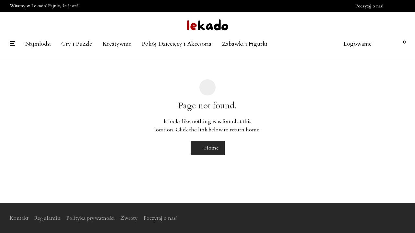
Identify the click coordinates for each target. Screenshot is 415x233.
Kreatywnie (116, 44)
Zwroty (129, 218)
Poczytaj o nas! (369, 6)
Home (211, 147)
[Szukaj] (330, 44)
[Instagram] (403, 6)
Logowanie (357, 44)
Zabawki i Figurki (244, 44)
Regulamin (47, 218)
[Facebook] (395, 6)
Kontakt (19, 218)
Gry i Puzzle (76, 44)
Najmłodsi (38, 44)
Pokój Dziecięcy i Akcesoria (176, 44)
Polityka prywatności (90, 218)
